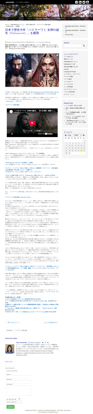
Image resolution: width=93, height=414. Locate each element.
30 (66, 153)
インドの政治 (68, 79)
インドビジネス (68, 84)
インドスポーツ (68, 81)
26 (75, 150)
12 (75, 145)
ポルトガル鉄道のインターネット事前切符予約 (19, 299)
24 (69, 150)
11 (72, 145)
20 (78, 148)
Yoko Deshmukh (46, 42)
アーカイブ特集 (68, 76)
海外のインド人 (68, 59)
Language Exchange (70, 71)
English (37, 342)
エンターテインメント (70, 89)
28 (81, 150)
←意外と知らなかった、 (14, 322)
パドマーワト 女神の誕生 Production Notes (18, 197)
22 (84, 148)
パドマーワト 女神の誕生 (21, 330)
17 (69, 148)
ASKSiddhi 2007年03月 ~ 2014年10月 (34, 410)
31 (69, 153)
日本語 (31, 342)
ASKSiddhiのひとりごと (17, 24)
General (66, 69)
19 (75, 148)
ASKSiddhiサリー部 (69, 64)
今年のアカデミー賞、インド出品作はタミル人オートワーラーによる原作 (27, 311)
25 (72, 150)
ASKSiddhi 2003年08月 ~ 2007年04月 (53, 410)
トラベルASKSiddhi (69, 92)
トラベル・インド (69, 94)
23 (66, 150)
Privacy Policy (69, 34)
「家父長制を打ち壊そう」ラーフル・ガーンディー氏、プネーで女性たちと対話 (76, 122)
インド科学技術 (68, 86)
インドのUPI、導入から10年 (74, 105)
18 (72, 148)
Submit (10, 407)
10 (69, 145)
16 (66, 148)
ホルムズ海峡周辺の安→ (51, 322)
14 (81, 145)
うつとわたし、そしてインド (72, 74)
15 (84, 145)
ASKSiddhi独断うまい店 (71, 66)
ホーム (7, 24)
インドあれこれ (68, 56)
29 (84, 150)
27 (78, 150)
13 (78, 145)
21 (81, 148)
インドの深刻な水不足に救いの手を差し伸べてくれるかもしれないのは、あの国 (29, 301)
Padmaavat (9, 330)
